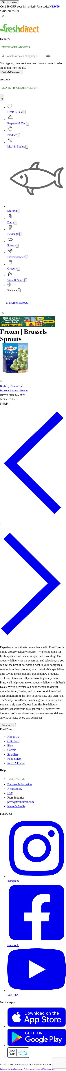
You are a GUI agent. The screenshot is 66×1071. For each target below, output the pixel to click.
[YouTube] (36, 990)
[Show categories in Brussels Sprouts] (63, 302)
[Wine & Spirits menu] (25, 280)
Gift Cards (13, 741)
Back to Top (7, 725)
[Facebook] (36, 940)
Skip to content (9, 2)
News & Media (16, 806)
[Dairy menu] (15, 222)
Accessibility (14, 788)
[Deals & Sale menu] (24, 112)
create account (27, 87)
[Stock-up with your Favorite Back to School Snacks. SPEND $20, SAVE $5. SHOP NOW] (27, 325)
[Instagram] (36, 876)
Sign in (6, 87)
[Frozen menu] (26, 257)
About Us (13, 736)
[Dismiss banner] (3, 16)
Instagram (13, 880)
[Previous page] (33, 518)
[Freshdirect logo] (20, 31)
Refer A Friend (16, 763)
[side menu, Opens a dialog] (3, 21)
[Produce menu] (18, 135)
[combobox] (25, 56)
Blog (10, 745)
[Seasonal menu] (19, 290)
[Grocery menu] (18, 269)
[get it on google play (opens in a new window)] (36, 1045)
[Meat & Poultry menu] (26, 147)
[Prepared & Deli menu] (27, 124)
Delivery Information (19, 784)
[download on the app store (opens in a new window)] (36, 1026)
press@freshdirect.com (20, 801)
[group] (33, 302)
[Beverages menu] (20, 234)
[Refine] (3, 313)
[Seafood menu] (18, 211)
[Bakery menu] (17, 246)
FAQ (10, 793)
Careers (11, 749)
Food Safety (14, 758)
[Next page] (33, 640)
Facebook (13, 945)
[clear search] (48, 56)
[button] (15, 381)
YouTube (12, 994)
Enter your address (15, 47)
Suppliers (12, 754)
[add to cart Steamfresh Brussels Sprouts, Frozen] (2, 377)
